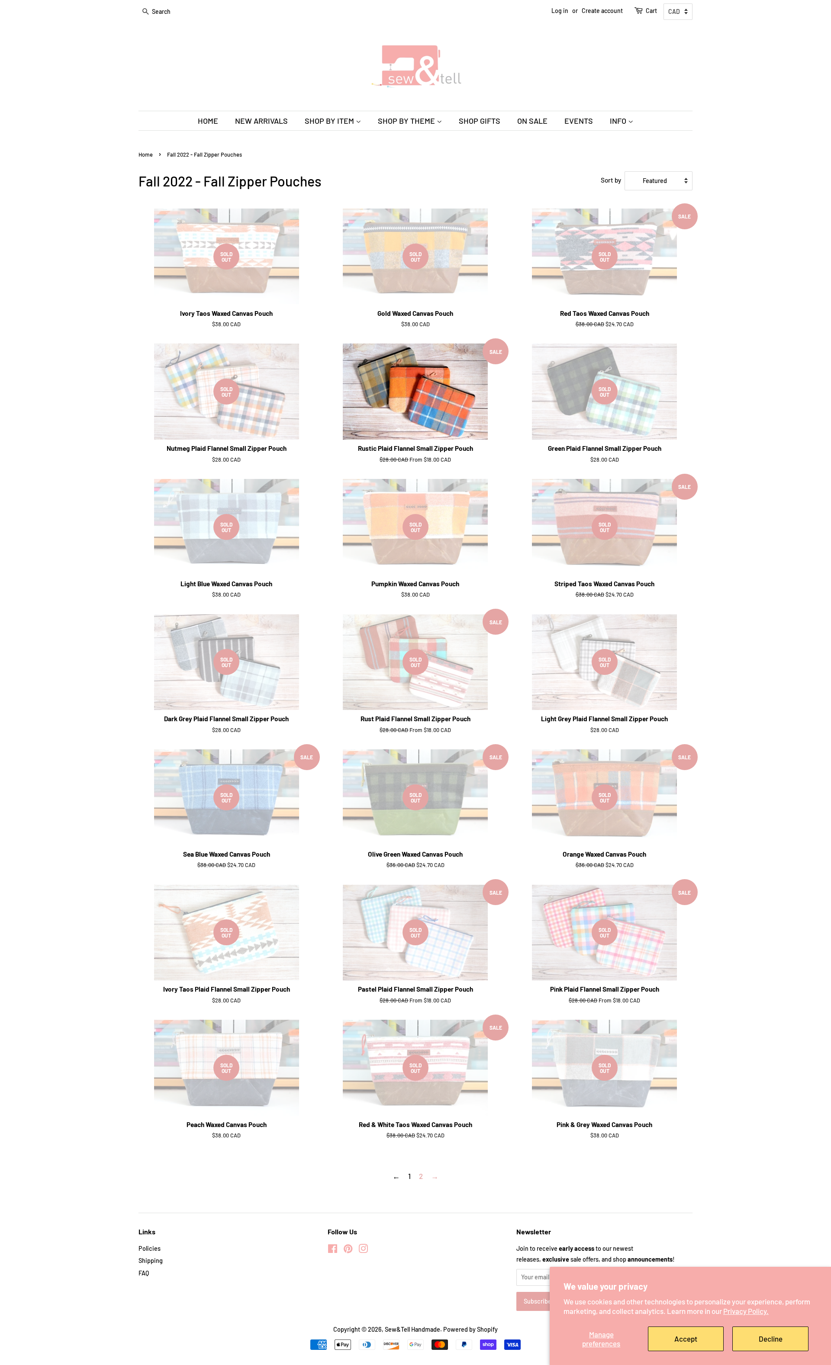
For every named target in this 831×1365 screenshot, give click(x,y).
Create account (602, 10)
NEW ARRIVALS (261, 120)
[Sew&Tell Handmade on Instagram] (363, 1250)
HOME (208, 120)
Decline (771, 1338)
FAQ (143, 1273)
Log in (559, 10)
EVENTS (578, 120)
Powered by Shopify (470, 1329)
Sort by (611, 180)
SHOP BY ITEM (330, 120)
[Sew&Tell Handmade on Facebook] (333, 1250)
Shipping (150, 1260)
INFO (619, 120)
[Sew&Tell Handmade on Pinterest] (348, 1250)
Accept (685, 1338)
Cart (651, 10)
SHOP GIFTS (479, 120)
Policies (149, 1248)
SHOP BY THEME (407, 120)
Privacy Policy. (746, 1311)
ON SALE (532, 120)
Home (145, 154)
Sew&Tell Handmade (412, 1329)
